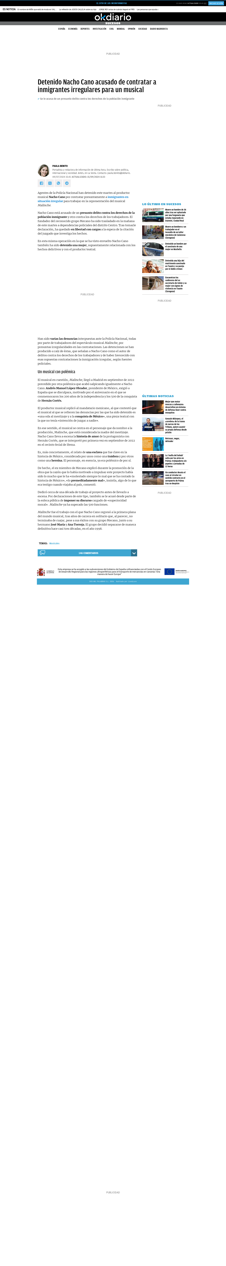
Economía (72, 28)
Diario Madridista (159, 28)
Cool (111, 28)
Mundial (121, 28)
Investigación (99, 28)
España (61, 28)
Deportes (85, 28)
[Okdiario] (113, 17)
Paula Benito (60, 166)
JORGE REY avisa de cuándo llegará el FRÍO (117, 9)
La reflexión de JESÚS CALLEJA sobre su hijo (77, 9)
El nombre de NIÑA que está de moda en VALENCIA (39, 9)
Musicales (54, 543)
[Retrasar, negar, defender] (153, 444)
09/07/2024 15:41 (61, 177)
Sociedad (142, 28)
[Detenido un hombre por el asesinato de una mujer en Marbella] (153, 249)
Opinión (131, 28)
